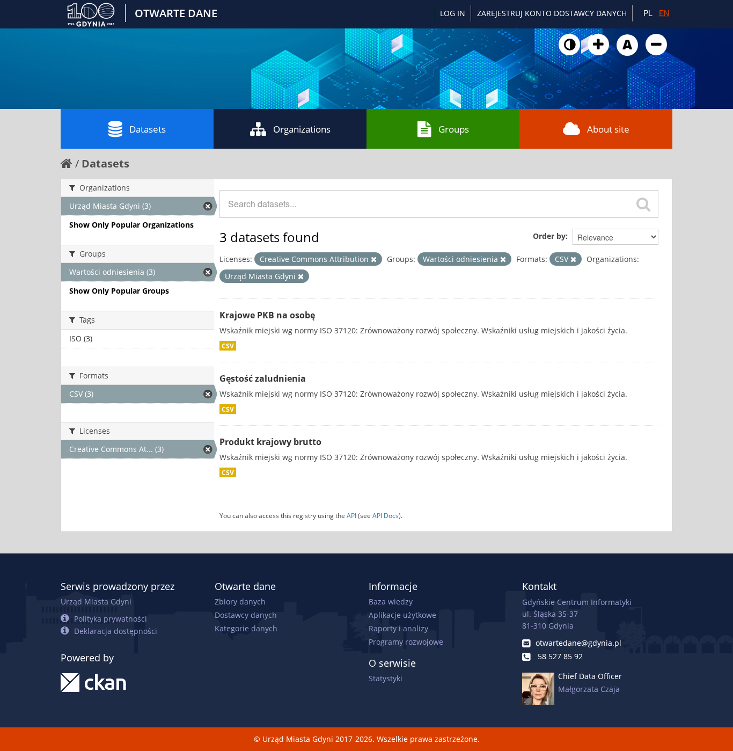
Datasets (147, 129)
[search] (643, 204)
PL (648, 13)
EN (664, 13)
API (351, 515)
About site (608, 129)
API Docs (385, 515)
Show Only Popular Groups (119, 291)
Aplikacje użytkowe (402, 615)
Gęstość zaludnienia (262, 378)
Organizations (302, 129)
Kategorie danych (246, 628)
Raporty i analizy (398, 628)
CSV (228, 345)
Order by (549, 236)
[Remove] (374, 259)
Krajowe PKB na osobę (267, 315)
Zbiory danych (240, 601)
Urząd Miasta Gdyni (96, 601)
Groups (453, 129)
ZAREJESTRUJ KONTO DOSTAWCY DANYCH (552, 13)
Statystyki (385, 678)
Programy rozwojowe (406, 642)
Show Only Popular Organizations (131, 225)
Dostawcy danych (246, 615)
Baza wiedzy (391, 601)
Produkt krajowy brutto (270, 442)
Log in (452, 13)
